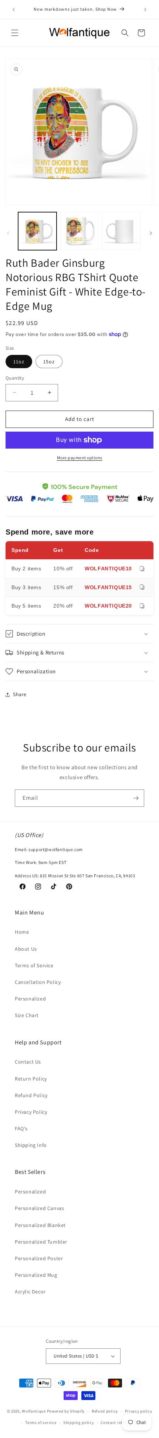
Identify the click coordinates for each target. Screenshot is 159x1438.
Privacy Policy (31, 1112)
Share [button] (20, 694)
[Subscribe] (136, 798)
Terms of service (40, 1422)
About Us (26, 949)
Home (22, 932)
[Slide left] (8, 233)
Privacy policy (138, 1411)
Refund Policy (31, 1095)
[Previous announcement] (14, 9)
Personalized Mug (36, 1275)
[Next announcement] (145, 9)
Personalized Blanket (40, 1225)
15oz (49, 361)
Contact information (121, 1422)
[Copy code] (142, 569)
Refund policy (105, 1411)
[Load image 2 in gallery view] (79, 231)
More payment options (79, 457)
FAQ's (21, 1128)
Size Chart (27, 1015)
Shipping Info (31, 1145)
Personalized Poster (39, 1258)
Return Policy (31, 1078)
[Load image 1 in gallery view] (37, 231)
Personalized (30, 998)
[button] (15, 33)
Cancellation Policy (38, 982)
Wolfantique (34, 1411)
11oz (18, 361)
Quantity (15, 378)
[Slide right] (151, 233)
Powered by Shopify (66, 1411)
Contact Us (28, 1061)
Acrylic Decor (30, 1291)
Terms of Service (34, 965)
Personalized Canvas (39, 1208)
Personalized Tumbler (41, 1241)
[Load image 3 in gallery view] (121, 231)
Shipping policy (78, 1422)
